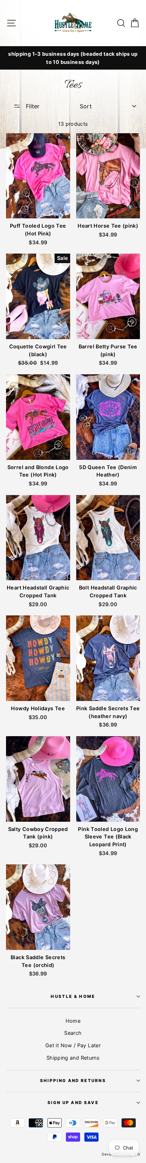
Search (73, 1033)
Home (73, 1021)
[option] (73, 54)
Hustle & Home (73, 996)
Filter (31, 106)
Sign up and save (73, 1102)
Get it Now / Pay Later (73, 1045)
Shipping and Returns (73, 1058)
